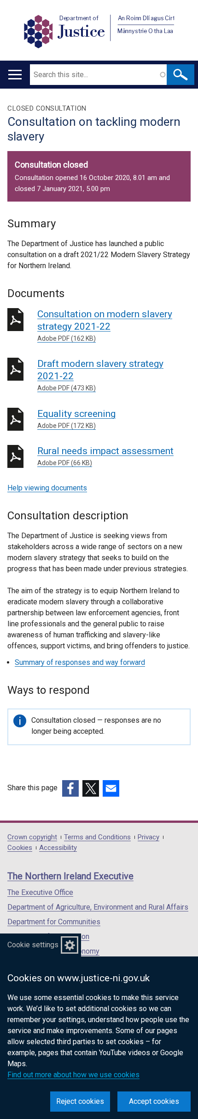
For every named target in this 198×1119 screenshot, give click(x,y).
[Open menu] (15, 74)
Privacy (148, 837)
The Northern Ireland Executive (70, 876)
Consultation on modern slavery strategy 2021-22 (104, 325)
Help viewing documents (47, 488)
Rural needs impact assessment (105, 456)
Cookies (19, 847)
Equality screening (76, 418)
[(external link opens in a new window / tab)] (70, 788)
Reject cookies (80, 1101)
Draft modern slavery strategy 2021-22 (100, 375)
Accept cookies (154, 1101)
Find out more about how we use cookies (73, 1074)
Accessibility (58, 847)
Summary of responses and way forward (80, 662)
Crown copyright (32, 837)
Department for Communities (53, 921)
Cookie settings (32, 944)
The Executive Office (40, 892)
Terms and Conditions (97, 837)
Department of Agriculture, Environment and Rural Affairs (97, 907)
